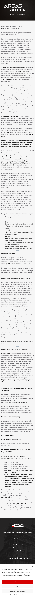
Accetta (17, 582)
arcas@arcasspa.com (20, 510)
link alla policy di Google (20, 349)
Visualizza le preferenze (17, 591)
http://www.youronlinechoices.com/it (17, 402)
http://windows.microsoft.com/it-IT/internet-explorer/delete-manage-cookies (19, 226)
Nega (17, 586)
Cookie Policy (10, 594)
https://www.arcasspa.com (10, 28)
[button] (32, 566)
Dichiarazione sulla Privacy (20, 594)
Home (12, 14)
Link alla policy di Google (22, 278)
